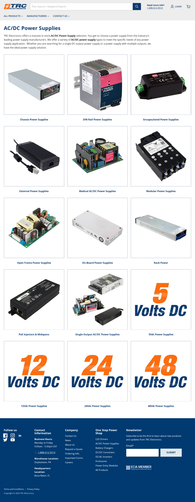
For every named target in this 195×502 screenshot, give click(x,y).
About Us (70, 444)
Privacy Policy (33, 489)
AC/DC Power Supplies (107, 443)
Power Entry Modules (107, 465)
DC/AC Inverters (104, 456)
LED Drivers (102, 439)
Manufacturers (37, 15)
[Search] (137, 6)
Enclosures (101, 461)
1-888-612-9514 (155, 7)
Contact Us (60, 15)
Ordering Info (72, 453)
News (68, 440)
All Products (12, 15)
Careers (69, 462)
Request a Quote (73, 449)
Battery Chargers (104, 447)
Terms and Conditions (14, 489)
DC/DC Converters (105, 452)
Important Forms (74, 457)
